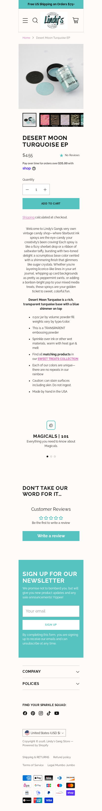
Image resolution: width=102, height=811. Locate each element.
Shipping (28, 217)
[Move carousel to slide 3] (55, 456)
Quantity (28, 179)
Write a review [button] (51, 536)
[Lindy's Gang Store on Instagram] (41, 713)
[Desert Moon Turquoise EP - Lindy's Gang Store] (51, 76)
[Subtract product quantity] (27, 189)
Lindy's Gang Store (58, 741)
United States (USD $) (45, 733)
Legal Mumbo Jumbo (61, 765)
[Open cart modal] (75, 20)
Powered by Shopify (35, 745)
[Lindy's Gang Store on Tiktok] (49, 713)
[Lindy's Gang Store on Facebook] (25, 713)
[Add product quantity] (45, 189)
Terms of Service (33, 765)
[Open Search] (35, 20)
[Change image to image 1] (29, 120)
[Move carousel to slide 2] (51, 456)
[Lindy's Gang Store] (54, 20)
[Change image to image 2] (65, 120)
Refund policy (62, 757)
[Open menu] (25, 20)
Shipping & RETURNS (36, 757)
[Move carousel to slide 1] (47, 456)
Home (26, 37)
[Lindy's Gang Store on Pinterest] (33, 713)
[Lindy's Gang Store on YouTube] (57, 713)
